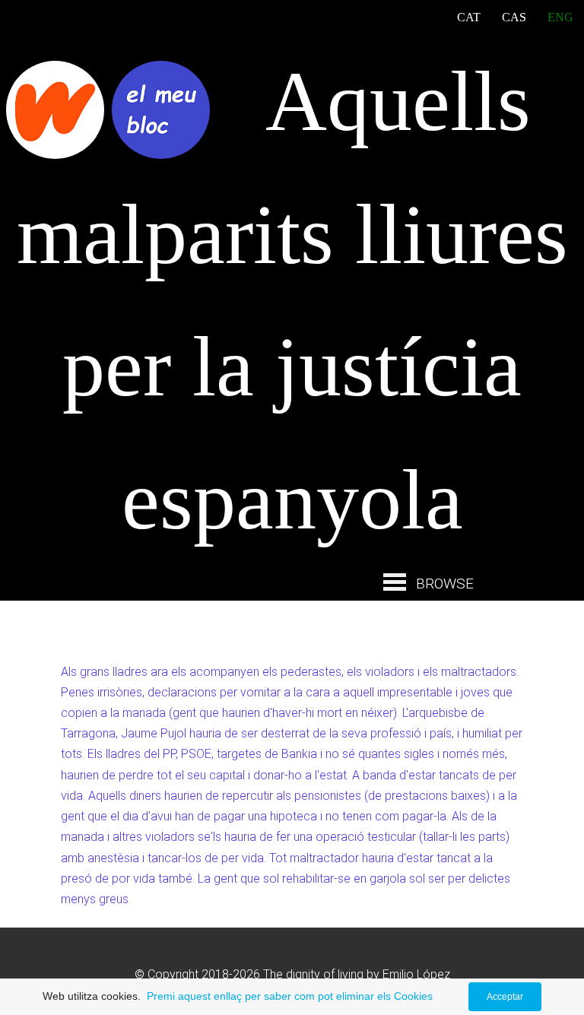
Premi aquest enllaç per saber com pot (238, 996)
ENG (560, 17)
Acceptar (505, 996)
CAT (469, 17)
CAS (514, 17)
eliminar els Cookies (384, 996)
